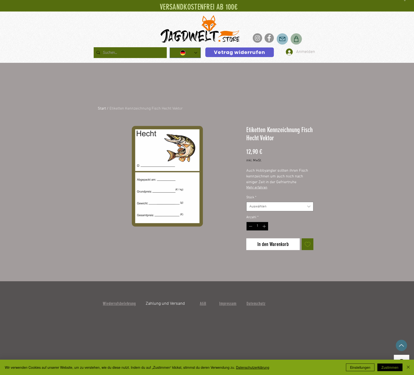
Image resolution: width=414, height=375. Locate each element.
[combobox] (279, 206)
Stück (251, 197)
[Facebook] (269, 38)
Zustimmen (389, 367)
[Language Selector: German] (185, 52)
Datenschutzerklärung (252, 367)
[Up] (401, 345)
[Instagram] (257, 38)
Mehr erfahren (256, 188)
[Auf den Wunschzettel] (307, 244)
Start (102, 108)
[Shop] (296, 39)
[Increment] (265, 226)
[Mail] (282, 39)
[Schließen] (408, 367)
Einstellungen (360, 367)
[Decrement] (250, 226)
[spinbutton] (257, 226)
